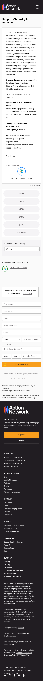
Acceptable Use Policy (11, 673)
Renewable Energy (10, 670)
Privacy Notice (8, 667)
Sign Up (21, 435)
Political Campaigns (11, 466)
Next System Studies (21, 178)
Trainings (7, 562)
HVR (15, 644)
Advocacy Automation (12, 492)
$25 (22, 201)
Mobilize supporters (11, 528)
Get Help (7, 565)
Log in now (27, 293)
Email (5, 477)
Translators (28, 670)
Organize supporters (11, 531)
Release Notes (9, 548)
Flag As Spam (36, 185)
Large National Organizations (14, 460)
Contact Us (8, 515)
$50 (21, 209)
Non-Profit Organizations (13, 457)
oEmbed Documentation (12, 577)
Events (6, 486)
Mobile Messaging (10, 480)
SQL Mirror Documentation (13, 571)
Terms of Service (20, 667)
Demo (6, 506)
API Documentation (11, 574)
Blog (5, 551)
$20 (21, 193)
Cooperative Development (13, 542)
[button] (37, 8)
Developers (8, 568)
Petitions (7, 483)
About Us (7, 545)
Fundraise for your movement (14, 525)
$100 (21, 217)
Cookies (20, 670)
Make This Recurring (16, 244)
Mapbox (21, 627)
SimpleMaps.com (10, 636)
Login (21, 440)
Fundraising (8, 489)
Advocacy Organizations (13, 463)
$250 (21, 224)
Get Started (8, 503)
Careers (7, 512)
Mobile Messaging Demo (13, 509)
